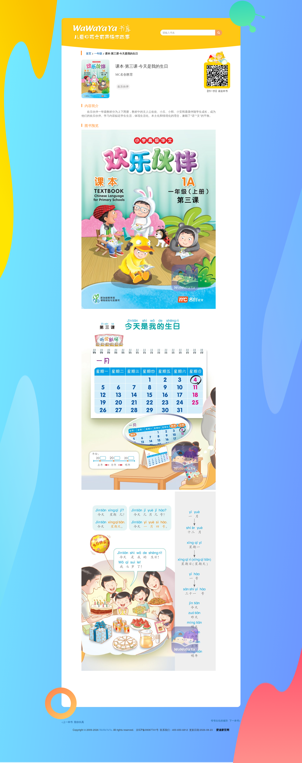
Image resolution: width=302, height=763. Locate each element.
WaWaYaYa (105, 730)
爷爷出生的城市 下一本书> (225, 720)
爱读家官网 (222, 730)
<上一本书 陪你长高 (73, 722)
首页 (88, 53)
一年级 (98, 53)
